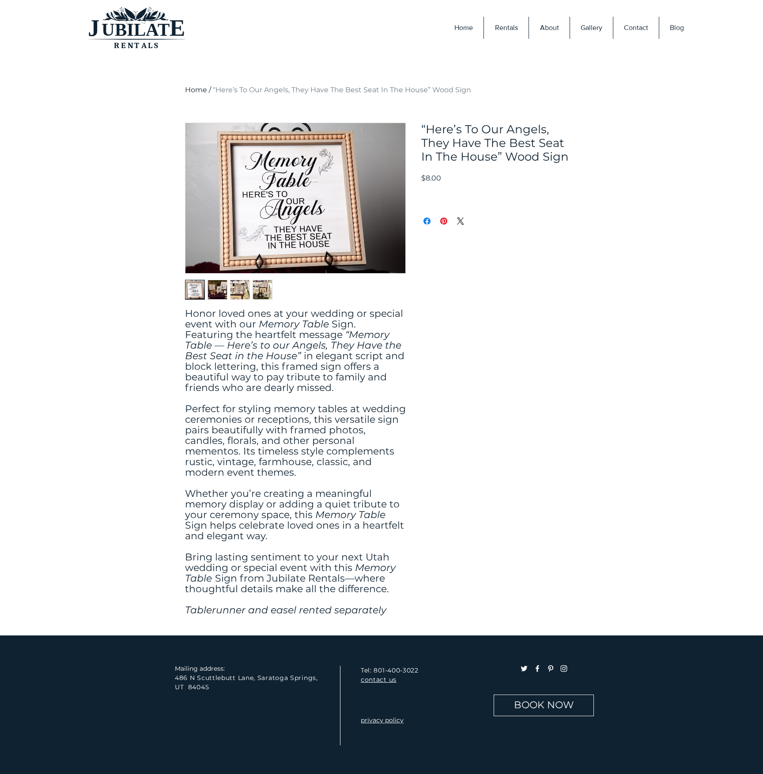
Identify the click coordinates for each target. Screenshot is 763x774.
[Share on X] (460, 221)
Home (196, 90)
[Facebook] (537, 668)
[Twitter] (524, 668)
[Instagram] (563, 668)
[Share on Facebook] (427, 221)
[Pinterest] (550, 668)
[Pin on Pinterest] (443, 221)
